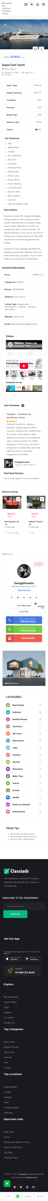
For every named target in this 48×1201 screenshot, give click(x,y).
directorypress (11, 307)
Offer (42, 1196)
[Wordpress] (27, 1187)
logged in (19, 478)
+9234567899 (18, 289)
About (7, 1137)
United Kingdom (11, 1107)
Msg (29, 1196)
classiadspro (10, 309)
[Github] (33, 1187)
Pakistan (8, 1097)
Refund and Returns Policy (17, 1142)
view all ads (24, 590)
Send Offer (24, 612)
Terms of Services (13, 1147)
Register (8, 1012)
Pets (6, 1062)
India (6, 1102)
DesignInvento (31, 1177)
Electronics (9, 1052)
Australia (8, 1112)
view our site (19, 317)
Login (6, 1007)
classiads (22, 307)
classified (32, 307)
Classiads (23, 1174)
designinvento (23, 304)
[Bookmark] (18, 499)
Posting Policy (11, 1157)
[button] (43, 24)
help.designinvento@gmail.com (24, 324)
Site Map (8, 1152)
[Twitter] (20, 1187)
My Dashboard (11, 997)
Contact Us (9, 1022)
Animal (7, 1067)
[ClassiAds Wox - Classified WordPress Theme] (8, 8)
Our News (9, 1017)
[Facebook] (14, 1187)
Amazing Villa (11, 683)
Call (8, 1196)
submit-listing (10, 1002)
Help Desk (9, 1132)
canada (7, 1092)
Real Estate (9, 1042)
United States (10, 1087)
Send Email (28, 638)
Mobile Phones (11, 1047)
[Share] (41, 49)
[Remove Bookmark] (35, 49)
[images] (24, 34)
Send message (24, 605)
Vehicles (20, 282)
